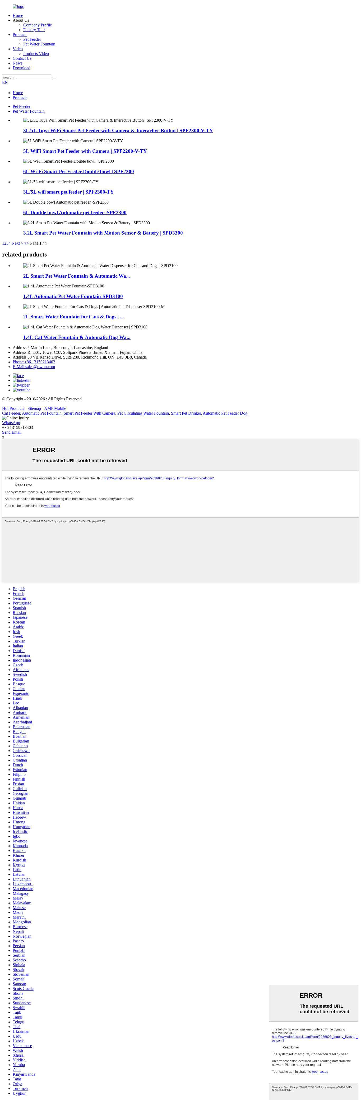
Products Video (36, 53)
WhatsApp (11, 422)
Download (21, 68)
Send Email (11, 432)
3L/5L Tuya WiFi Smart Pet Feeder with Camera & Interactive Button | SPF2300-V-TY (118, 130)
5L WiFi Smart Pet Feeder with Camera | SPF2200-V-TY (85, 151)
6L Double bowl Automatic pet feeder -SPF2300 (75, 212)
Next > (17, 243)
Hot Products (13, 408)
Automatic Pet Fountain (42, 413)
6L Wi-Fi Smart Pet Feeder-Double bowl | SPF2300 (78, 171)
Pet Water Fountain (39, 44)
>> (26, 243)
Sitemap (34, 408)
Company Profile (37, 25)
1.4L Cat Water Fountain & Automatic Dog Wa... (77, 337)
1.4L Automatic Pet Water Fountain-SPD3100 (73, 296)
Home (18, 15)
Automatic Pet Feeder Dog (225, 413)
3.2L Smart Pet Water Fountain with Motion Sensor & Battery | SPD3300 (103, 233)
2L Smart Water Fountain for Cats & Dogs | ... (73, 316)
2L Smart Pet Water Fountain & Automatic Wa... (76, 276)
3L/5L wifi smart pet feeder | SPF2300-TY (68, 192)
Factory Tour (34, 30)
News (17, 63)
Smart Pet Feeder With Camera (89, 413)
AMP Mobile (55, 408)
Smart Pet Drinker (186, 413)
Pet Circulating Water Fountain (143, 413)
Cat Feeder (11, 413)
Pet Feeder (32, 39)
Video (18, 49)
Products (20, 34)
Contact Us (22, 58)
